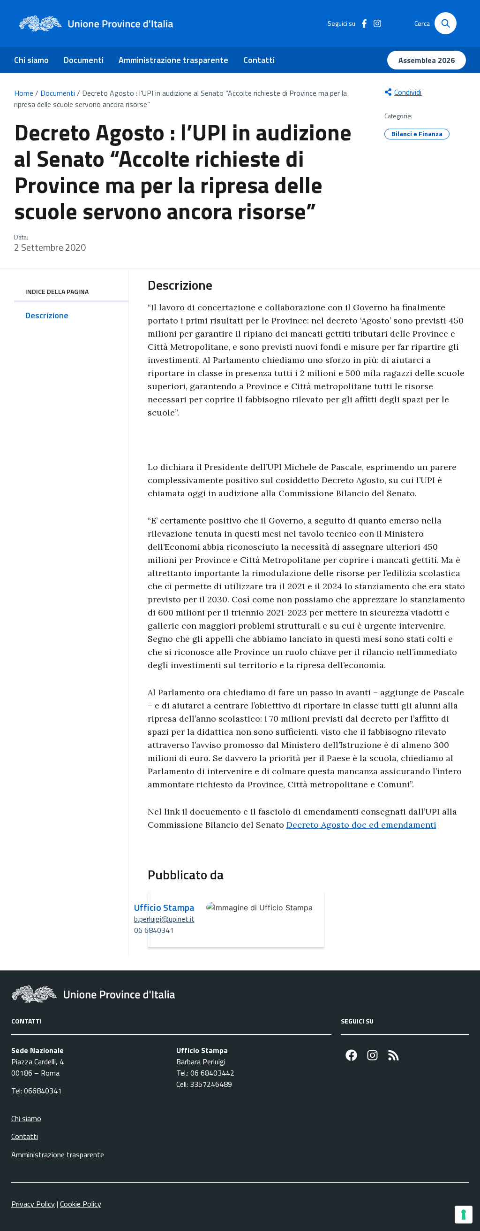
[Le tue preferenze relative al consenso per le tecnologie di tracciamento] (463, 1214)
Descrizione (46, 315)
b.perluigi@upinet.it (164, 918)
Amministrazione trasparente (173, 60)
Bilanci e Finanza (416, 133)
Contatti (259, 60)
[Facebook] (351, 1055)
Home (23, 93)
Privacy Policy (33, 1203)
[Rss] (393, 1055)
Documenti (84, 60)
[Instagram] (372, 1055)
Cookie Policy (80, 1203)
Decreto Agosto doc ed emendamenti (361, 824)
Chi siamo (31, 60)
